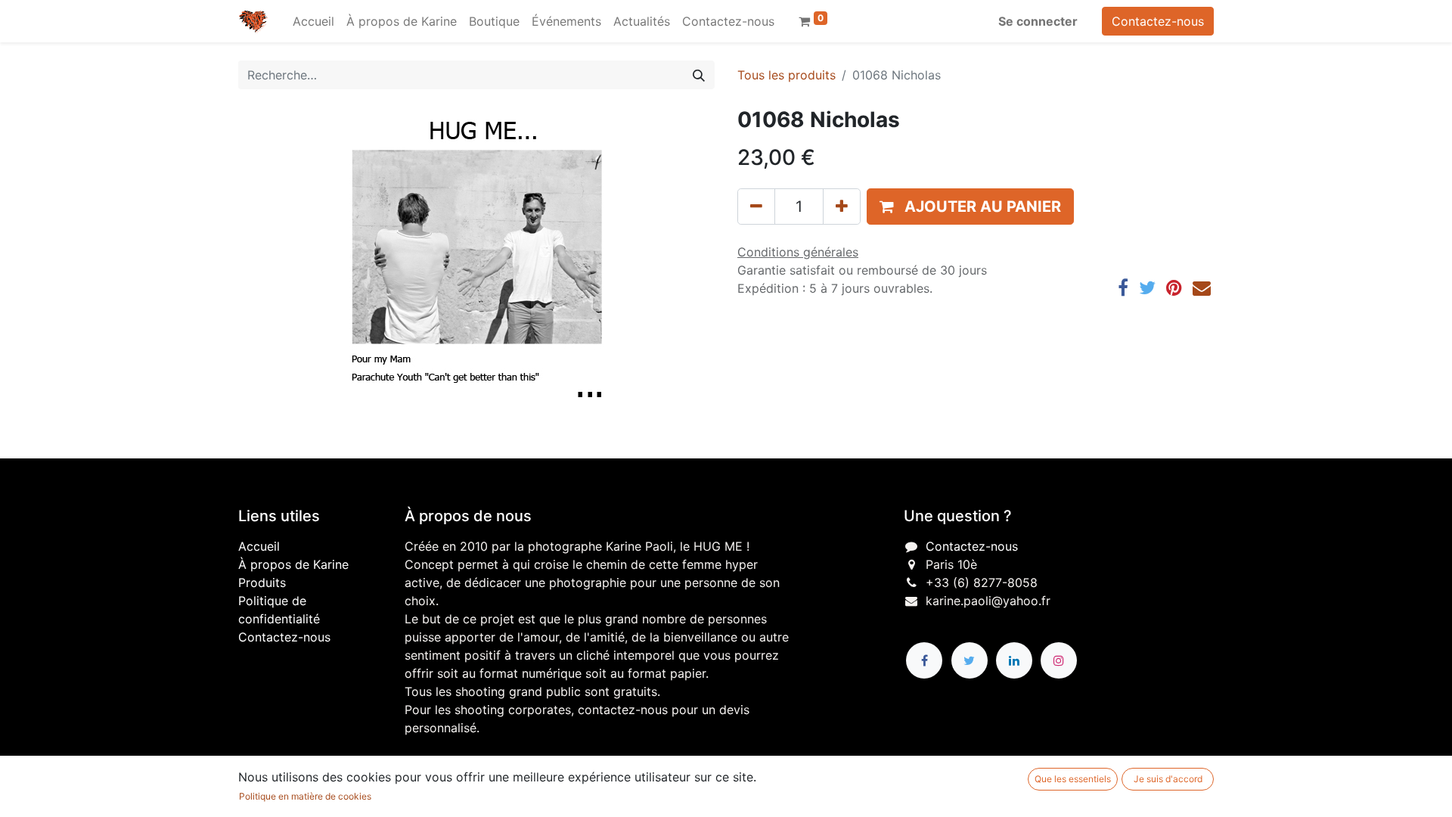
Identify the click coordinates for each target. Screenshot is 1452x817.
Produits (262, 582)
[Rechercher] (699, 75)
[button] (970, 206)
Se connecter (1038, 21)
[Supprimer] (756, 206)
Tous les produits (786, 74)
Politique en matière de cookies (305, 796)
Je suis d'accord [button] (1168, 778)
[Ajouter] (842, 206)
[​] (924, 660)
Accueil (259, 546)
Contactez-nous (1158, 21)
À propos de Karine (293, 564)
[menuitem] (313, 21)
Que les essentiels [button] (1073, 778)
